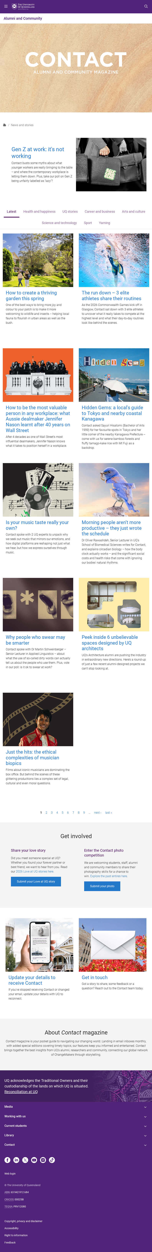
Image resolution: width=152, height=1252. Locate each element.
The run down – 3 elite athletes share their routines (111, 295)
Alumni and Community (23, 18)
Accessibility (11, 1228)
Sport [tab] (88, 223)
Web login (10, 1173)
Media (8, 1106)
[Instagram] (43, 1160)
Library (9, 1135)
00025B (19, 1199)
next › (97, 812)
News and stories (22, 125)
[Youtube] (34, 1160)
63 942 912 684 (20, 1192)
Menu (6, 6)
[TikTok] (52, 1160)
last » (108, 812)
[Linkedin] (16, 1160)
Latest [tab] (11, 211)
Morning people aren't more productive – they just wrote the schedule (112, 528)
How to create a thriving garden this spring (31, 295)
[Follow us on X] (25, 1160)
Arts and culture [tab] (133, 211)
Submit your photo (102, 886)
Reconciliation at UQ (21, 1091)
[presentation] (11, 212)
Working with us (15, 1116)
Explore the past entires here (108, 876)
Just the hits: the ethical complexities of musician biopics (32, 757)
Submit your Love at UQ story (36, 881)
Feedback (10, 1242)
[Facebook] (7, 1160)
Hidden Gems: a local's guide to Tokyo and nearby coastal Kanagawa (112, 413)
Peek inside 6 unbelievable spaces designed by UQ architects (110, 642)
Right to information (16, 1235)
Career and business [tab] (100, 211)
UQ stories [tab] (70, 211)
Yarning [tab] (104, 223)
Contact (9, 1144)
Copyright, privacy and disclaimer (23, 1221)
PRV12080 (20, 1206)
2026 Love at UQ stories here (34, 871)
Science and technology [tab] (59, 223)
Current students (15, 1126)
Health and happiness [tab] (39, 211)
